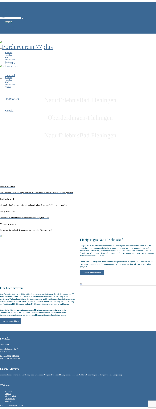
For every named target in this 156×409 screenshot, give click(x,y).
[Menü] (1, 48)
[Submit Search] (22, 18)
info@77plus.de (13, 358)
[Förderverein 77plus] (78, 46)
